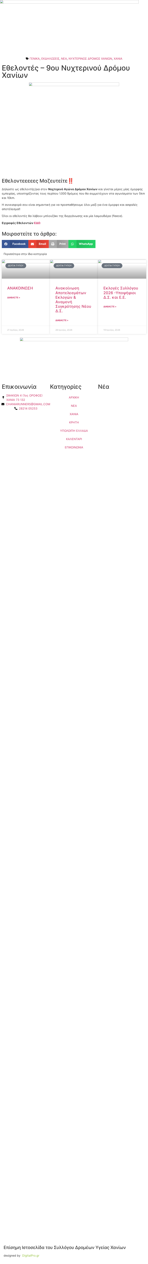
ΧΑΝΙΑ (118, 58)
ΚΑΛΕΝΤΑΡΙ (74, 439)
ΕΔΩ (37, 223)
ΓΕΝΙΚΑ (35, 58)
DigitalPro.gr (30, 1255)
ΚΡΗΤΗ (74, 422)
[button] (15, 244)
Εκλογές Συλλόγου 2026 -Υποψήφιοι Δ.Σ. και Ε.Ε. (120, 292)
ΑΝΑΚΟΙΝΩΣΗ (20, 288)
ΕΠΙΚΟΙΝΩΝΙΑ (74, 447)
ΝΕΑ (64, 58)
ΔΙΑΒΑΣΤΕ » (13, 297)
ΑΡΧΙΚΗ (74, 397)
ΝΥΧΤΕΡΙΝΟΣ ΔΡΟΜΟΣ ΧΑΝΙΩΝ (90, 58)
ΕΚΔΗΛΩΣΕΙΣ (50, 58)
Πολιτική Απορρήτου (16, 416)
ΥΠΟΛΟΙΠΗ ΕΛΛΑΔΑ (74, 430)
